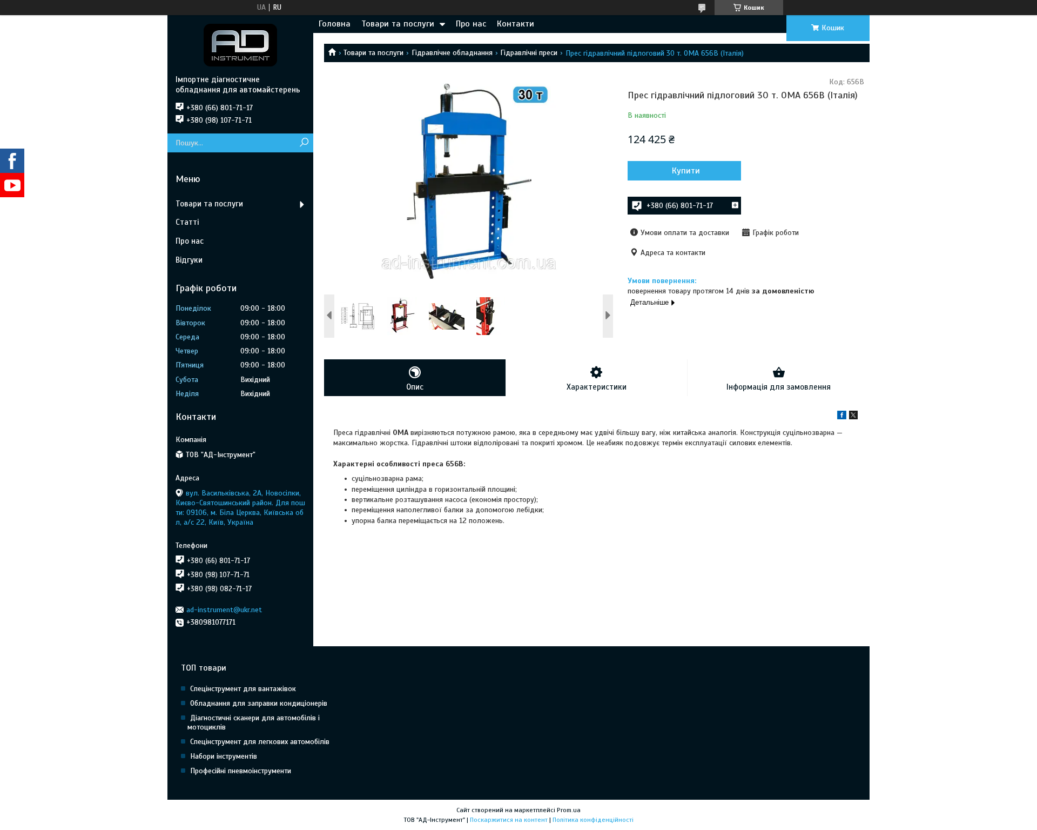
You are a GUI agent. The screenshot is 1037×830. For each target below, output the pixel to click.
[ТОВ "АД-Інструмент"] (240, 44)
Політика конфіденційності (593, 820)
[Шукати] (303, 142)
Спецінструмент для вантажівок (243, 688)
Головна (335, 23)
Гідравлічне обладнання (452, 52)
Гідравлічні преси (528, 52)
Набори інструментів (223, 756)
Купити (686, 170)
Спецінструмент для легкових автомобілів (259, 741)
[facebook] (841, 416)
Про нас (471, 23)
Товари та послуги (397, 23)
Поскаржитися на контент (509, 820)
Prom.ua (569, 810)
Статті (187, 222)
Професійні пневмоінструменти (240, 770)
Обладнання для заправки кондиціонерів (258, 703)
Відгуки (189, 260)
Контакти (515, 23)
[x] (853, 416)
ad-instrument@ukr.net (224, 609)
